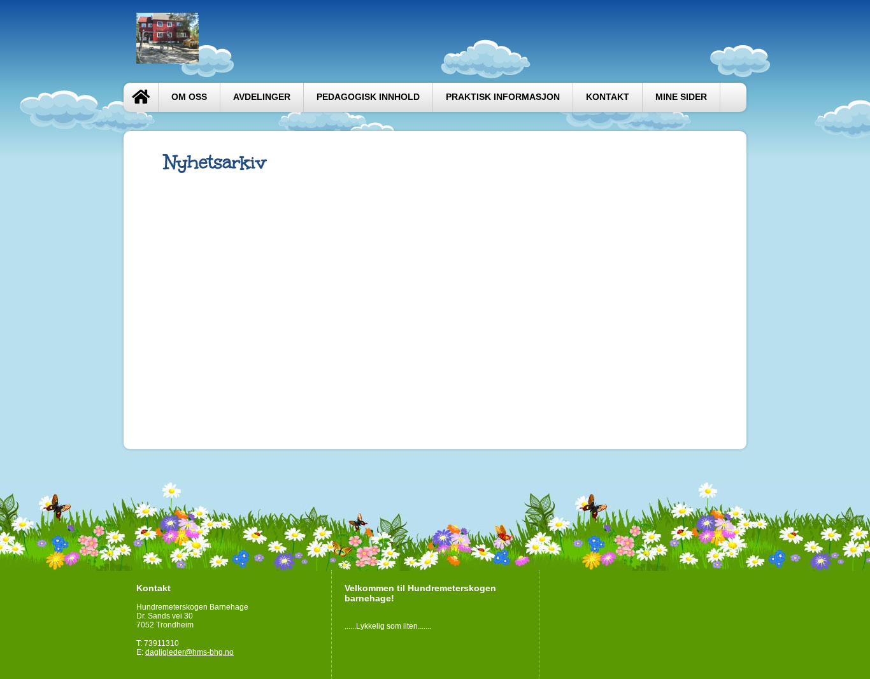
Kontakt (607, 97)
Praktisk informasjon (503, 97)
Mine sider (681, 97)
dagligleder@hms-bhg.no (189, 652)
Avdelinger (261, 97)
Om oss (189, 97)
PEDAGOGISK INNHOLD (368, 97)
